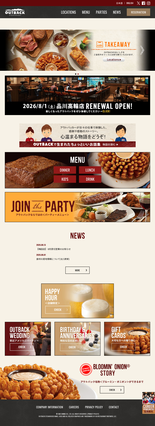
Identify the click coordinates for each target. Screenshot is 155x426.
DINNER (65, 170)
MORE (77, 270)
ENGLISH (129, 3)
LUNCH (90, 170)
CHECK (112, 390)
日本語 (119, 3)
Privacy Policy (93, 414)
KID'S (65, 179)
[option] (77, 50)
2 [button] (78, 74)
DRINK (90, 179)
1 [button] (75, 74)
